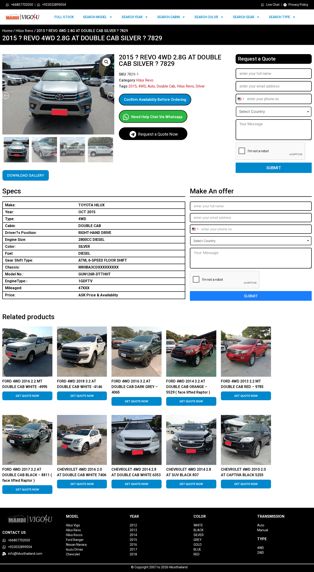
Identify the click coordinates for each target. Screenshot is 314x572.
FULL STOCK (64, 17)
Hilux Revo (24, 31)
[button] (106, 62)
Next (113, 148)
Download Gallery (25, 175)
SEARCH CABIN (168, 17)
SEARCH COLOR (206, 17)
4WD (142, 86)
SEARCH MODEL (95, 17)
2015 (132, 86)
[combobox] (240, 99)
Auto (151, 86)
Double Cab (166, 86)
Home (7, 31)
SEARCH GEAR (243, 17)
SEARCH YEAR (132, 17)
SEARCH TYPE (279, 17)
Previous (3, 148)
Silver (200, 86)
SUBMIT (273, 167)
